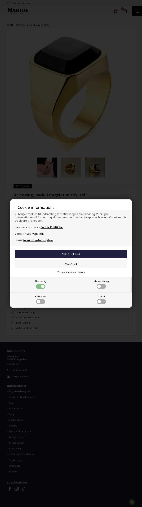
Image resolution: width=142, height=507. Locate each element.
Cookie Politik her (52, 227)
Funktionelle (41, 296)
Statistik (101, 296)
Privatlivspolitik (33, 234)
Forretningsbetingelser (38, 240)
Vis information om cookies (71, 272)
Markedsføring (101, 281)
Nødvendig (40, 281)
